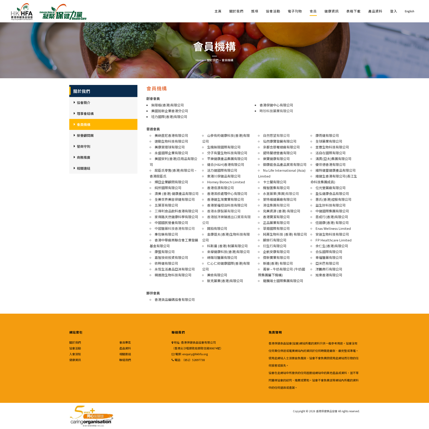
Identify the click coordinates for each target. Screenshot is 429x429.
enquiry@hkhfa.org (195, 354)
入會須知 (75, 354)
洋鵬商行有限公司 (328, 269)
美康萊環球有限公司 (170, 147)
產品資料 (125, 348)
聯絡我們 (125, 360)
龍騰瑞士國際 (273, 280)
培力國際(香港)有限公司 (169, 116)
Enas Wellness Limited (333, 228)
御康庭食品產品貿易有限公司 (285, 164)
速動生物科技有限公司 (171, 141)
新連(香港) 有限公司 (278, 263)
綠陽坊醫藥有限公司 (222, 257)
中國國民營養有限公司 (171, 222)
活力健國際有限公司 (222, 170)
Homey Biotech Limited (226, 182)
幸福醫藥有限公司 (328, 257)
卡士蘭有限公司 (274, 182)
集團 (286, 280)
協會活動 (75, 348)
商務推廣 (83, 157)
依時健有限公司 (166, 263)
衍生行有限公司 (274, 245)
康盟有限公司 (165, 251)
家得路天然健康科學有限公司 (176, 216)
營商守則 (83, 146)
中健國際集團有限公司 (332, 211)
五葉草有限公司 (166, 205)
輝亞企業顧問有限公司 (171, 182)
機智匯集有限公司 (276, 187)
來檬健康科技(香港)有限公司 (228, 251)
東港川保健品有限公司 (224, 176)
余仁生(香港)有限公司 (331, 245)
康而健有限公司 (327, 135)
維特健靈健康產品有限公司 (335, 170)
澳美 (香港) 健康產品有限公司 (177, 193)
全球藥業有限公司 (328, 141)
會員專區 (125, 342)
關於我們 (213, 60)
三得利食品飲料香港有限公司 (176, 211)
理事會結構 (85, 113)
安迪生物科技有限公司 (332, 234)
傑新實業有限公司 (276, 257)
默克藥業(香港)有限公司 (225, 280)
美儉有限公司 (217, 275)
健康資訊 (75, 360)
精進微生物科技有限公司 (173, 275)
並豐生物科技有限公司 (332, 147)
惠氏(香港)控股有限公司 (333, 199)
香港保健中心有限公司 (276, 105)
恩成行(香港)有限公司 (331, 216)
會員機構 (83, 124)
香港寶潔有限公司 (276, 216)
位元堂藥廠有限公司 (330, 187)
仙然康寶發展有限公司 (280, 141)
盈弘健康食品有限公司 (332, 193)
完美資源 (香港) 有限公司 (281, 211)
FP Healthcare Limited (333, 240)
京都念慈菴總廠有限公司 (281, 147)
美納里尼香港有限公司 (171, 135)
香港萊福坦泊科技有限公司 (227, 205)
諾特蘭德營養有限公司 (280, 152)
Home (200, 60)
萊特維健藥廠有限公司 (280, 199)
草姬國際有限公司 (276, 228)
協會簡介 (83, 102)
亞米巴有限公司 (327, 263)
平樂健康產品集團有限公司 (227, 158)
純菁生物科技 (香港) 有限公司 (285, 234)
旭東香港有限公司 (328, 275)
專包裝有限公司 (166, 234)
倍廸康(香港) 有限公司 (332, 222)
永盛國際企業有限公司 (171, 152)
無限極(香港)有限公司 (167, 105)
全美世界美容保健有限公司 (175, 199)
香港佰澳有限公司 (220, 187)
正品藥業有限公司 (276, 222)
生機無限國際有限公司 (224, 147)
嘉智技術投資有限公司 (171, 257)
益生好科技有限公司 (330, 205)
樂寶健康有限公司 (276, 158)
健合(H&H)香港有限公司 (225, 164)
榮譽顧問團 (85, 135)
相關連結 (83, 168)
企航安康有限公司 (276, 251)
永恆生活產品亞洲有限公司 (175, 269)
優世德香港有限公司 (330, 164)
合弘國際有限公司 (328, 251)
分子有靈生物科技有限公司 (227, 152)
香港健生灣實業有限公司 (225, 199)
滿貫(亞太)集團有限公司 (333, 158)
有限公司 (296, 280)
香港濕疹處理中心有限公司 (227, 193)
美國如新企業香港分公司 (169, 110)
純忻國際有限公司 (168, 187)
